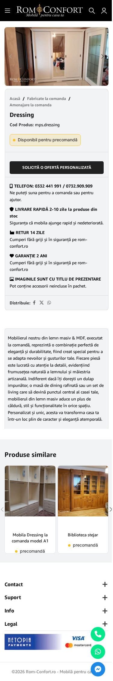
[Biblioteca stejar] (83, 497)
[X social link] (42, 303)
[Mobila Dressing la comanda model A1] (30, 497)
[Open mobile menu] (8, 11)
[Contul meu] (104, 11)
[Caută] (92, 11)
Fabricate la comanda (46, 98)
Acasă (15, 98)
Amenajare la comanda (31, 104)
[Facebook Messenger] (98, 669)
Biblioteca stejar (83, 534)
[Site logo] (50, 10)
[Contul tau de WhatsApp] (49, 303)
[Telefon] (98, 634)
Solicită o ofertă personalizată (56, 167)
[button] (11, 56)
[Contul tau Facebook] (34, 303)
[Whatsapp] (98, 651)
